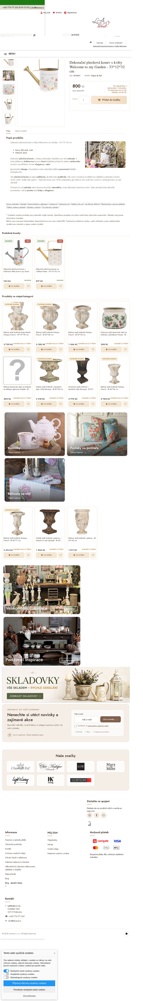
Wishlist (59, 12)
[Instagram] (89, 815)
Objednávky (52, 840)
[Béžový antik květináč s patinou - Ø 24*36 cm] (82, 522)
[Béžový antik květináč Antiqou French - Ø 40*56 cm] (114, 371)
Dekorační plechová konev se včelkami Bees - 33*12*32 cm (48, 270)
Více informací (29, 996)
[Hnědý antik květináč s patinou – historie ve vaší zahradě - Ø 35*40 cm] (50, 522)
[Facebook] (96, 815)
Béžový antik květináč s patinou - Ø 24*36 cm (82, 539)
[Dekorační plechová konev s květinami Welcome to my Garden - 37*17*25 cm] (17, 253)
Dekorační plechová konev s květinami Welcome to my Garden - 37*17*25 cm (17, 270)
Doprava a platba (21, 131)
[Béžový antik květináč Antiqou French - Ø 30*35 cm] (82, 316)
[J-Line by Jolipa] (80, 767)
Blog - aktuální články (13, 883)
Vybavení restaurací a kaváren (17, 862)
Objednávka (72, 12)
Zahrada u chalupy (34, 207)
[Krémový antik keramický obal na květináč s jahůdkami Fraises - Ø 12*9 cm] (114, 316)
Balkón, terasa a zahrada (16, 207)
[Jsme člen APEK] (89, 823)
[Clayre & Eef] (20, 767)
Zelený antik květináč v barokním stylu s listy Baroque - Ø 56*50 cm (49, 388)
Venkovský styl (64, 204)
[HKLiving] (50, 780)
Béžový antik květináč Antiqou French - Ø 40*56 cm (112, 388)
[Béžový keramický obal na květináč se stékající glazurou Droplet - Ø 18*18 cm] (17, 371)
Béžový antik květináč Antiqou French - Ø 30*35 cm (80, 333)
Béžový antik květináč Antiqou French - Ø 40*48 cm (47, 333)
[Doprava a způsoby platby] (107, 845)
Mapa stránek (10, 874)
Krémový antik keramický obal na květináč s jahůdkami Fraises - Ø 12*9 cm (114, 333)
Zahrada (100, 43)
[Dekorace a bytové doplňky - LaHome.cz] (101, 21)
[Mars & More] (110, 767)
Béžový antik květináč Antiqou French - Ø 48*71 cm (15, 539)
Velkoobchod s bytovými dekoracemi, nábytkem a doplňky (20, 868)
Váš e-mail (78, 714)
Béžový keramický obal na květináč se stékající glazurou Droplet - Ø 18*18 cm (17, 388)
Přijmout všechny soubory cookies (29, 983)
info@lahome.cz (37, 7)
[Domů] (92, 43)
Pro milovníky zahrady (50, 207)
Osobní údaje (52, 849)
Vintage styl (53, 204)
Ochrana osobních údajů (15, 853)
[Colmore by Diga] (80, 780)
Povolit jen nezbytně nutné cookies (29, 989)
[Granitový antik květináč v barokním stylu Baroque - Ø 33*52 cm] (82, 371)
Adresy (50, 844)
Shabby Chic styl (77, 204)
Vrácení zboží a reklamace (16, 857)
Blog (7, 878)
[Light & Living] (20, 780)
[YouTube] (103, 815)
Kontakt (8, 848)
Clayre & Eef (96, 75)
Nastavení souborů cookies (58, 853)
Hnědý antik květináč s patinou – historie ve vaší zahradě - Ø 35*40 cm (49, 539)
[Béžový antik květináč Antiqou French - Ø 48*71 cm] (17, 522)
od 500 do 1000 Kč (92, 204)
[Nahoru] (126, 933)
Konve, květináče (115, 43)
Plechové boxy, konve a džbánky (113, 204)
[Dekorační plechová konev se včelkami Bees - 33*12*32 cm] (50, 253)
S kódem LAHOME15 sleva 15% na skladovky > (66, 2)
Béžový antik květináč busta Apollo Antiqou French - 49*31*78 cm (17, 333)
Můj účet (46, 12)
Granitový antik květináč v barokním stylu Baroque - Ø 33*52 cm (81, 388)
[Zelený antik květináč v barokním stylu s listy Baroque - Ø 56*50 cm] (50, 371)
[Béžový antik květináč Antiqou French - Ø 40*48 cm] (50, 316)
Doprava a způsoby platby (15, 839)
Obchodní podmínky (13, 844)
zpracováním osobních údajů (98, 726)
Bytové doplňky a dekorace (37, 204)
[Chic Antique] (50, 767)
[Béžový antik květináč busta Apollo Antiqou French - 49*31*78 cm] (17, 316)
